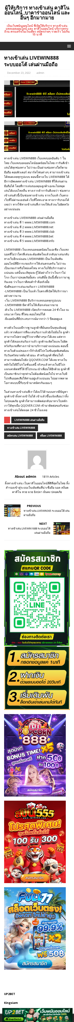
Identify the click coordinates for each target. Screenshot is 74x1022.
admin (40, 73)
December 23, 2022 (19, 73)
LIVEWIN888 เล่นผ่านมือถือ (29, 420)
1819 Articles (50, 477)
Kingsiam (11, 1003)
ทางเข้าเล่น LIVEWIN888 (21, 427)
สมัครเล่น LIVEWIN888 (20, 435)
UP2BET (9, 994)
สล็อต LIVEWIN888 (51, 435)
